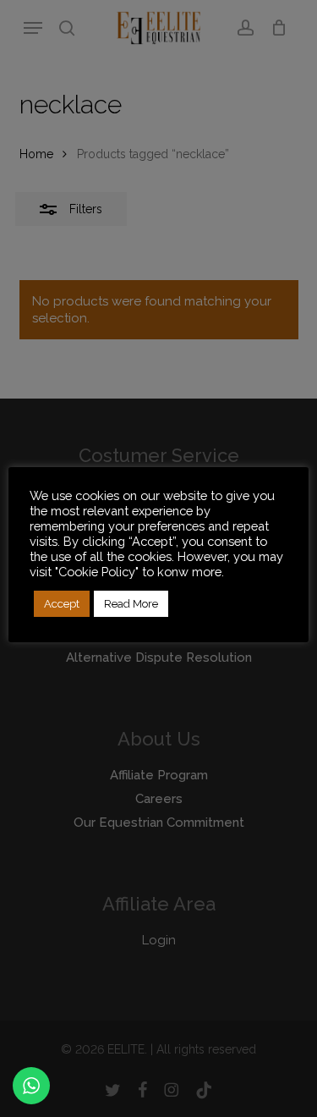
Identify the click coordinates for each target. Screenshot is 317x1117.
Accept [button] (61, 603)
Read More (131, 603)
